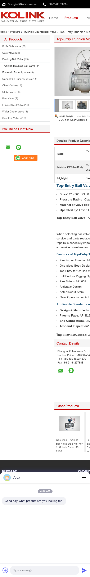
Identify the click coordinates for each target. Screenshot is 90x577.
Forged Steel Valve (13, 105)
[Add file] (5, 570)
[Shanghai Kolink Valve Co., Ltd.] (23, 16)
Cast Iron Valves (11, 118)
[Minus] (84, 477)
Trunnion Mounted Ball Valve (40, 31)
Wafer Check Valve (13, 111)
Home (53, 18)
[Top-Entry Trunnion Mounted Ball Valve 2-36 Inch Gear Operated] (67, 105)
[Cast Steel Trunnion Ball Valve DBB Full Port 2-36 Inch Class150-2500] (69, 423)
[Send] (84, 570)
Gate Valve (8, 52)
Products (71, 18)
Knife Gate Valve (11, 46)
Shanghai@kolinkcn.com (22, 4)
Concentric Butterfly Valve (17, 78)
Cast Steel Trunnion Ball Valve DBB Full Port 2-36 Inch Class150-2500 (69, 445)
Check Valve (9, 85)
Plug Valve (8, 98)
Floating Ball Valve (12, 59)
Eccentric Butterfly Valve (16, 72)
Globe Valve (9, 91)
